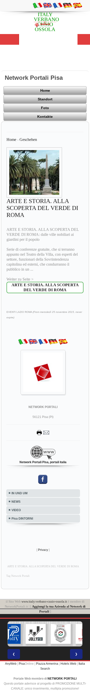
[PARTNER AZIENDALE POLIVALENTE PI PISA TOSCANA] (11, 634)
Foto (45, 108)
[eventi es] (77, 5)
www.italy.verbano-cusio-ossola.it (44, 601)
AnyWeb (10, 663)
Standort (45, 99)
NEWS (16, 501)
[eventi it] (37, 5)
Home (45, 90)
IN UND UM (20, 493)
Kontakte (45, 117)
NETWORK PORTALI (62, 678)
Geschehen (28, 139)
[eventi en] (47, 5)
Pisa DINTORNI (22, 518)
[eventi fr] (57, 5)
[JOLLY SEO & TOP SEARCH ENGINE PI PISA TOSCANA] (36, 634)
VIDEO (16, 510)
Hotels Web (68, 663)
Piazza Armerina (47, 663)
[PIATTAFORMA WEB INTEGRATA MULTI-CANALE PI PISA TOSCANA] (61, 634)
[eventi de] (67, 5)
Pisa (22, 663)
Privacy (43, 550)
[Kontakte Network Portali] (43, 432)
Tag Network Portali (18, 575)
